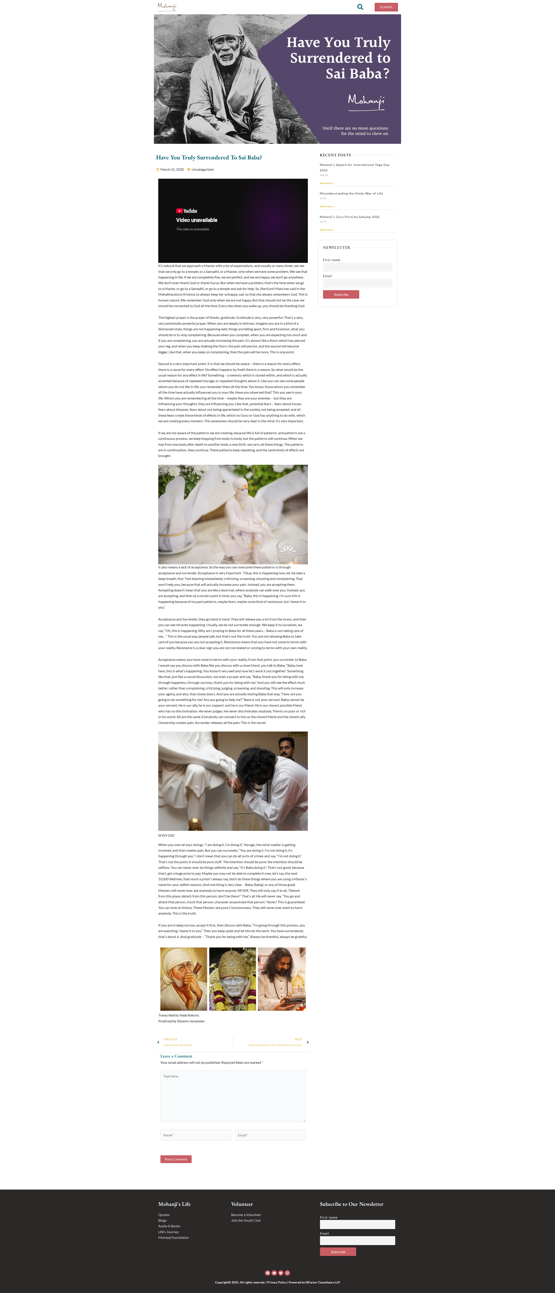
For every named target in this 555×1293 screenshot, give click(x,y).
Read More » (327, 183)
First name (332, 260)
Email (327, 276)
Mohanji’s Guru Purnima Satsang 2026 (350, 217)
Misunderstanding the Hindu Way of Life (351, 193)
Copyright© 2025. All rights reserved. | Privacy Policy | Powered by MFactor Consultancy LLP (277, 1282)
